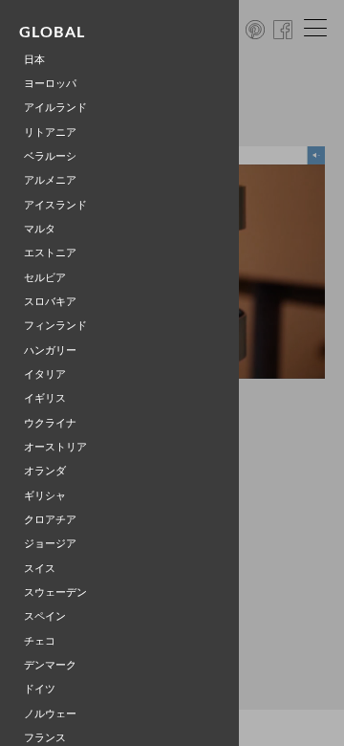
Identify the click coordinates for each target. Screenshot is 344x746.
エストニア (50, 253)
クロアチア (50, 520)
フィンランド (55, 325)
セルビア (45, 278)
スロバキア (50, 301)
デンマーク (50, 665)
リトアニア (50, 132)
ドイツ (39, 689)
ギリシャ (45, 496)
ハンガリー (50, 350)
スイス (39, 568)
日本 (34, 60)
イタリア (45, 374)
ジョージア (50, 543)
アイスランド (55, 205)
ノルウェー (50, 714)
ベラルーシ (50, 156)
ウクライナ (50, 423)
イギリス (45, 398)
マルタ (39, 229)
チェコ (39, 641)
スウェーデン (55, 592)
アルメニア (50, 180)
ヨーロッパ (50, 83)
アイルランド (55, 107)
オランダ (45, 471)
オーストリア (55, 447)
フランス (45, 738)
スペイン (45, 616)
